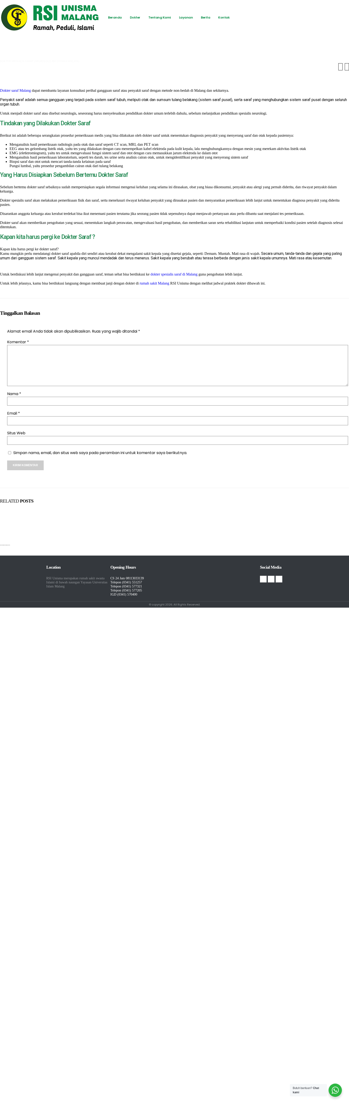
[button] (340, 66)
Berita (205, 17)
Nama (14, 394)
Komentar (18, 342)
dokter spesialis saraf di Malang (174, 274)
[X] (271, 579)
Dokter (135, 17)
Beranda (115, 17)
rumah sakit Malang (154, 283)
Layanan (186, 17)
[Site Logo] (50, 17)
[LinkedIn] (279, 579)
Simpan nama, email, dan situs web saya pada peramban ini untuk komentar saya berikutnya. (100, 452)
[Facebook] (263, 579)
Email (13, 413)
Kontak (224, 17)
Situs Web (16, 433)
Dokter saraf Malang (15, 90)
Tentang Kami (159, 17)
